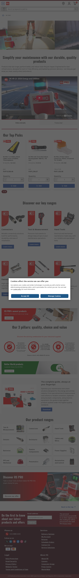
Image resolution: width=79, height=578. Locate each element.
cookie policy (17, 289)
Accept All (25, 296)
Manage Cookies (54, 296)
